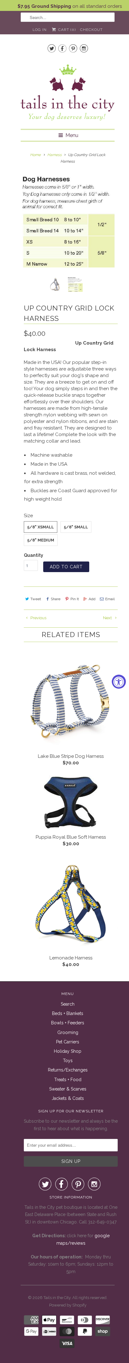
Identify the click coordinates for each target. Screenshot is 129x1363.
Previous (37, 617)
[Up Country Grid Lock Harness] (68, 220)
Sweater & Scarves (67, 1088)
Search (68, 1004)
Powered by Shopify (67, 1305)
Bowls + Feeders (67, 1022)
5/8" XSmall (40, 527)
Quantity (33, 555)
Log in (40, 29)
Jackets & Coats (68, 1098)
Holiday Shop (67, 1051)
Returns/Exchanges (68, 1069)
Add (92, 599)
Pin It (74, 599)
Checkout (91, 29)
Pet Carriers (67, 1041)
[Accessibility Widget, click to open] (119, 681)
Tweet (35, 599)
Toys (68, 1060)
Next (108, 617)
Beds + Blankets (67, 1013)
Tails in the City (57, 1297)
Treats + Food (67, 1079)
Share (55, 599)
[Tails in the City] (68, 92)
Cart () (66, 29)
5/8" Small (76, 527)
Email (110, 599)
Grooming (67, 1032)
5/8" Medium (40, 540)
